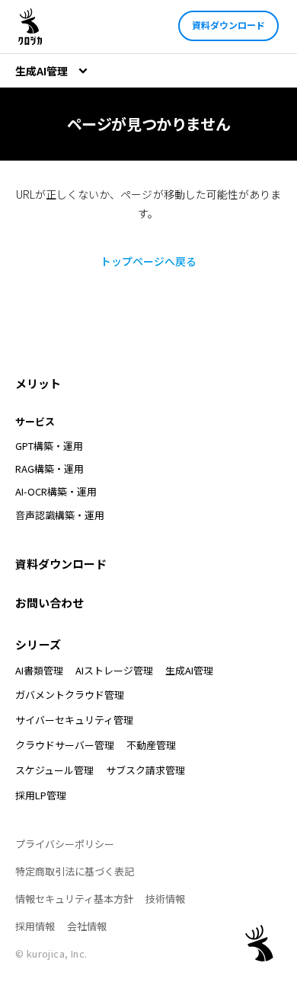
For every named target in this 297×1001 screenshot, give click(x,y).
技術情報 (165, 898)
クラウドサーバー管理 (64, 745)
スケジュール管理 (54, 770)
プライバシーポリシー (64, 844)
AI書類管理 (39, 670)
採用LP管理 (40, 795)
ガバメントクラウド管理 (69, 694)
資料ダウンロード (228, 24)
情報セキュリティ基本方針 (74, 898)
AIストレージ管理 (114, 670)
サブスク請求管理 (145, 770)
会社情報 (87, 926)
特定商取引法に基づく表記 (74, 871)
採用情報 (35, 926)
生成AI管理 (189, 670)
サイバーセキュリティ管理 (74, 719)
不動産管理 (151, 745)
